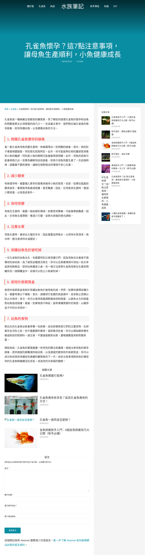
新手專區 (94, 6)
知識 (106, 6)
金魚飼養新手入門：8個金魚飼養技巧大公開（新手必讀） (64, 431)
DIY (115, 6)
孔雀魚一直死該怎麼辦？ (55, 419)
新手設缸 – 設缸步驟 (120, 154)
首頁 (6, 109)
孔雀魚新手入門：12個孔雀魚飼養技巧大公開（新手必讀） (123, 120)
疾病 (52, 6)
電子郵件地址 (11, 506)
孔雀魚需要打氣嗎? (52, 375)
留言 (7, 468)
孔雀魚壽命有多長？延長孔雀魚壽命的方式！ (64, 399)
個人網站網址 (10, 516)
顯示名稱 (9, 495)
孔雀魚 (42, 6)
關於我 (30, 6)
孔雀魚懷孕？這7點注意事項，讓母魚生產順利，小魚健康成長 (123, 179)
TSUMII (79, 61)
